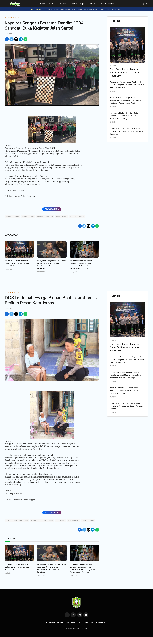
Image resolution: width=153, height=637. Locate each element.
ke (56, 520)
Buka (17, 216)
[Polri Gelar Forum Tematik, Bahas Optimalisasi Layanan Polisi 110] (19, 249)
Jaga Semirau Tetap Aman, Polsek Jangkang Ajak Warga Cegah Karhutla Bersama (126, 131)
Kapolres (40, 216)
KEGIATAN (49, 216)
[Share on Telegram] (21, 39)
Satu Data (70, 622)
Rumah (84, 520)
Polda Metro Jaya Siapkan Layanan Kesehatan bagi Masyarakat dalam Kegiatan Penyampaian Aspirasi (83, 9)
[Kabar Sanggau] (15, 3)
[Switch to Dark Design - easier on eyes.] (143, 4)
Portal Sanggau (107, 3)
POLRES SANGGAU (52, 209)
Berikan (8, 520)
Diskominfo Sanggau (79, 628)
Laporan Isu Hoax (87, 3)
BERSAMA (9, 216)
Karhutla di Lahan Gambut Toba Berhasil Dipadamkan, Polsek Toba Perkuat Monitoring (125, 116)
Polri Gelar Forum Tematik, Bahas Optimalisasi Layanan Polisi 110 (17, 263)
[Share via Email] (16, 39)
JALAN (32, 216)
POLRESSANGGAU (61, 216)
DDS (40, 520)
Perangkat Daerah (67, 3)
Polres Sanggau (12, 18)
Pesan (62, 520)
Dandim (24, 216)
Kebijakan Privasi (54, 622)
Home (42, 3)
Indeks (51, 3)
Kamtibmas (48, 520)
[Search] (147, 3)
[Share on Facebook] (7, 39)
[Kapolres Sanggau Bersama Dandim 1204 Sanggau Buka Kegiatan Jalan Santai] (52, 75)
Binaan (33, 520)
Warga (92, 520)
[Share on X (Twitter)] (11, 39)
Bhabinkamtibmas (21, 520)
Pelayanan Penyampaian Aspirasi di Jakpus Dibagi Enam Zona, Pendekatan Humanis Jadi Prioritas (51, 264)
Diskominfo (101, 622)
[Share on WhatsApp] (25, 39)
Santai (81, 216)
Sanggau (73, 216)
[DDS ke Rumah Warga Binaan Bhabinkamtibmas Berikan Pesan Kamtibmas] (52, 350)
